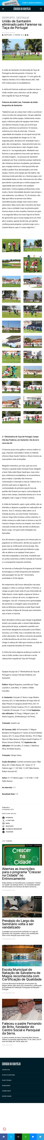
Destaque (22, 17)
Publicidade (6, 1085)
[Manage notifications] (4, 1129)
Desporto (8, 17)
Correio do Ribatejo (22, 9)
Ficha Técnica (6, 1080)
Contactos (6, 1069)
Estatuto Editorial (8, 1075)
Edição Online (6, 1096)
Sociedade (37, 845)
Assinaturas (6, 1091)
